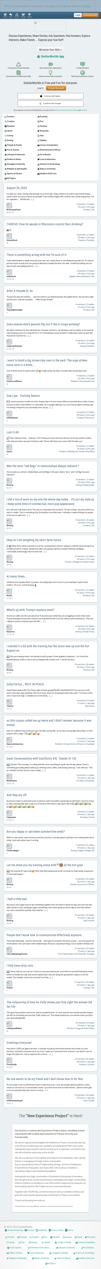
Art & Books (89, 1247)
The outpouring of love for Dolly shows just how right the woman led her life (49, 1004)
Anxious (68, 1237)
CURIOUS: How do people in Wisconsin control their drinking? (45, 224)
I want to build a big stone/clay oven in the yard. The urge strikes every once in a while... (47, 363)
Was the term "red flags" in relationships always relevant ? (43, 466)
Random (56, 1237)
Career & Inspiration (86, 1242)
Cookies (84, 110)
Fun (45, 1237)
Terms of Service (61, 110)
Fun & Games (15, 1247)
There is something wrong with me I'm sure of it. (37, 255)
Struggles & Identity (59, 1253)
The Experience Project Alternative (18, 68)
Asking (34, 1242)
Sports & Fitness (63, 1258)
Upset (79, 1237)
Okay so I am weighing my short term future (34, 540)
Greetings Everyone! (19, 1043)
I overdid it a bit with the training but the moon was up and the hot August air (48, 648)
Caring (11, 1242)
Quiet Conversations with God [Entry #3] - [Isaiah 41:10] (41, 758)
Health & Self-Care (86, 1258)
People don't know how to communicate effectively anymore (44, 935)
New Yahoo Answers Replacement (50, 68)
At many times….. (17, 576)
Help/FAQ (42, 1230)
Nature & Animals (41, 1258)
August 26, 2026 (17, 188)
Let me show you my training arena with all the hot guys (45, 865)
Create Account (56, 88)
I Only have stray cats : (20, 965)
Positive (11, 1237)
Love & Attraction (36, 1253)
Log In (77, 15)
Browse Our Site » (50, 49)
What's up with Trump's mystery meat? (30, 610)
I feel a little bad (17, 899)
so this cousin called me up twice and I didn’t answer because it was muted (49, 723)
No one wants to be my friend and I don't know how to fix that (45, 1079)
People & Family (64, 1242)
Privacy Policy (73, 110)
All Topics (51, 1263)
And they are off (17, 795)
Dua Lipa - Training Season (23, 396)
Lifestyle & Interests (66, 1247)
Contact (30, 1230)
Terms (70, 1230)
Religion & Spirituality (18, 1258)
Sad (22, 1242)
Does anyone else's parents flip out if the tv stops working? (43, 324)
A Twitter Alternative (82, 68)
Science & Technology (84, 1253)
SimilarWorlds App (52, 56)
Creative (35, 1237)
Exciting (23, 1237)
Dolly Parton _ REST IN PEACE (25, 684)
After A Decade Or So (20, 291)
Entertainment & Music (40, 1247)
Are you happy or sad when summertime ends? (36, 831)
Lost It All (13, 432)
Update (47, 1242)
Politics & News (15, 1253)
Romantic (91, 1237)
